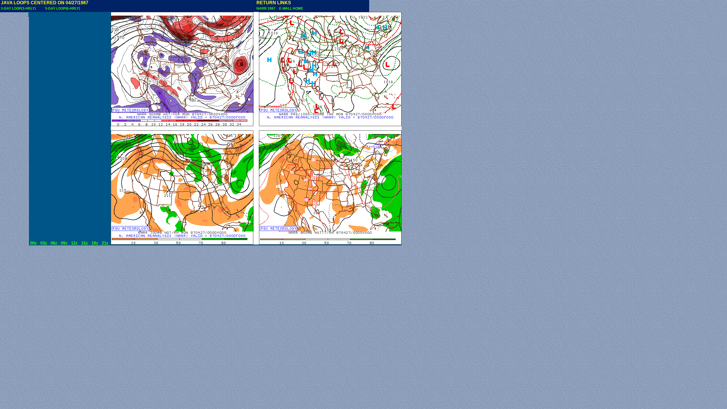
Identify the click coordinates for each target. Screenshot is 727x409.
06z (54, 243)
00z (33, 243)
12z (74, 243)
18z (94, 243)
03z (43, 243)
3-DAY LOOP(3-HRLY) (18, 9)
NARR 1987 (266, 9)
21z (105, 243)
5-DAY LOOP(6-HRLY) (62, 9)
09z (64, 243)
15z (84, 243)
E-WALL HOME (290, 9)
